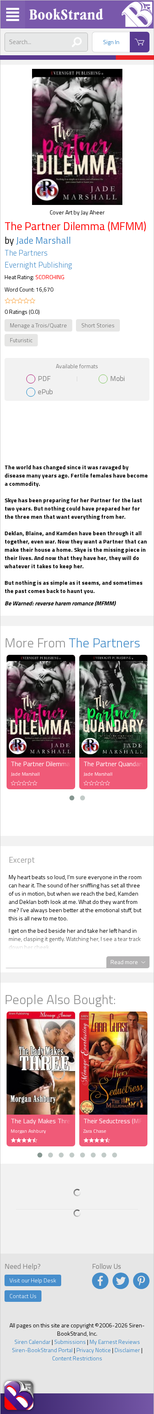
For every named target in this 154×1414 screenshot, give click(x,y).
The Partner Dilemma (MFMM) (41, 764)
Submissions (70, 1341)
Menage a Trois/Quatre (38, 325)
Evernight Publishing (38, 265)
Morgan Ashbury (28, 1131)
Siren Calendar (32, 1341)
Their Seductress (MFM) (113, 1121)
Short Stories (98, 325)
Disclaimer (127, 1350)
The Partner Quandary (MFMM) (113, 764)
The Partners (26, 253)
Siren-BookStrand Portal (42, 1350)
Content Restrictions (77, 1358)
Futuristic (21, 340)
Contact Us (23, 1296)
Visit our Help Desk (32, 1280)
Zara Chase (94, 1131)
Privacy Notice (93, 1350)
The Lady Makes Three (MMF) (41, 1121)
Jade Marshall (43, 240)
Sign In (111, 42)
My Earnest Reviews (115, 1341)
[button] (72, 797)
